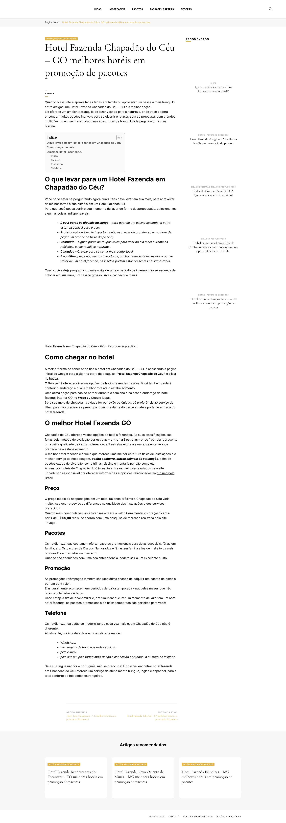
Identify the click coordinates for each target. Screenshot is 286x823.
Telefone (56, 168)
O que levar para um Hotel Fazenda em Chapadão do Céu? (84, 142)
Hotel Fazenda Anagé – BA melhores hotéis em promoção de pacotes (213, 141)
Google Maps (100, 397)
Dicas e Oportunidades (223, 187)
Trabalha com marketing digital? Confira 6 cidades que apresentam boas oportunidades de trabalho (213, 247)
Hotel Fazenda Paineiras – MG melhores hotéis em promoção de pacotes (207, 776)
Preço (54, 155)
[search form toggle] (270, 8)
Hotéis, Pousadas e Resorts (61, 39)
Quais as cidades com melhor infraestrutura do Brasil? (213, 89)
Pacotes (137, 9)
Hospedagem (117, 9)
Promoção (57, 164)
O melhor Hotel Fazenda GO (64, 151)
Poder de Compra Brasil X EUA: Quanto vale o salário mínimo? (213, 193)
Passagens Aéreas (162, 9)
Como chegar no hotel (61, 147)
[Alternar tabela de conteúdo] (117, 137)
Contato (173, 816)
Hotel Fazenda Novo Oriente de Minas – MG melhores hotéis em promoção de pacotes (140, 776)
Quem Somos (157, 816)
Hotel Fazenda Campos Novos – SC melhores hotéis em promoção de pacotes (213, 303)
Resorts (186, 9)
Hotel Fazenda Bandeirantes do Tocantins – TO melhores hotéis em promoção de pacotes (75, 776)
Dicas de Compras (200, 187)
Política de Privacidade (198, 816)
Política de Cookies (228, 816)
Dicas (97, 9)
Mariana (49, 93)
